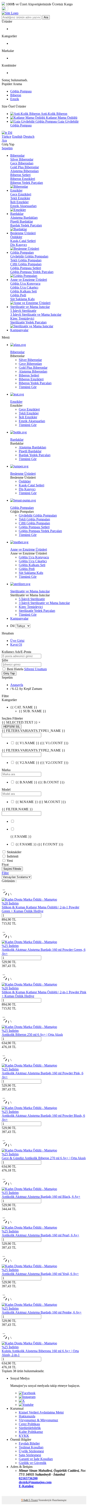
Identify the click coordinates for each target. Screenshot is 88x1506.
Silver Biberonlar (21, 159)
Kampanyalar (19, 618)
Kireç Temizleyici (22, 318)
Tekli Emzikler (20, 198)
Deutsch (28, 136)
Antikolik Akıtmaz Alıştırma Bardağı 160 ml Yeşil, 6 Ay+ (40, 1274)
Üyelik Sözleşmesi (31, 1451)
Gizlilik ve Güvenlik (32, 1463)
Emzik (14, 99)
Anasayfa (16, 685)
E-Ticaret (33, 1500)
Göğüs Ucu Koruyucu (25, 283)
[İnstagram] (27, 1397)
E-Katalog (26, 1486)
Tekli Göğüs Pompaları (25, 260)
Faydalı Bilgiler (29, 1443)
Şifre (5, 660)
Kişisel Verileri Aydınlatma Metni (41, 1412)
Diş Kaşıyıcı (18, 245)
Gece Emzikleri (20, 194)
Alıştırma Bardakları (24, 217)
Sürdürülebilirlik (30, 1428)
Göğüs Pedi (18, 295)
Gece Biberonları (21, 163)
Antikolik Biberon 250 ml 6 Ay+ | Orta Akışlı (32, 1034)
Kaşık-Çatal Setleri (23, 241)
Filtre (5, 873)
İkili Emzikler (19, 202)
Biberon (15, 95)
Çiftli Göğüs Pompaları (25, 264)
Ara (46, 17)
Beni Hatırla (15, 669)
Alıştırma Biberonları (24, 171)
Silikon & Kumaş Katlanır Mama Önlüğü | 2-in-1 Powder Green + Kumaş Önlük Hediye (40, 909)
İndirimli (12, 856)
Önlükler (16, 237)
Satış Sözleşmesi (30, 1455)
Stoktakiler (14, 852)
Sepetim (7, 148)
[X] (22, 1401)
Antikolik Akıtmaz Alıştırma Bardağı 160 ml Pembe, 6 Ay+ (42, 1312)
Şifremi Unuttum (35, 669)
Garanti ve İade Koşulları (36, 1459)
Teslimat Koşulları (31, 1447)
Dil (9, 132)
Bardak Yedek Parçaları (26, 225)
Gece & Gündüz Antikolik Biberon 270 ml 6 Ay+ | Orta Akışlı (44, 1158)
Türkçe (6, 136)
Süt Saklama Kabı (22, 299)
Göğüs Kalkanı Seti (23, 291)
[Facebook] (27, 1393)
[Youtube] (26, 1404)
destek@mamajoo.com (35, 1482)
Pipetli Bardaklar (21, 221)
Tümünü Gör (28, 387)
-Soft (25, 1500)
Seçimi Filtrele (12, 868)
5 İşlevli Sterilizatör (23, 310)
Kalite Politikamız (31, 1432)
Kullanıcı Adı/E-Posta (16, 652)
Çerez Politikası (29, 1424)
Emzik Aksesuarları (23, 206)
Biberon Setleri (20, 175)
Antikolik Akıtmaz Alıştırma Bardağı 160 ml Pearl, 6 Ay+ (40, 1235)
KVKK (24, 1435)
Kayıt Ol (16, 644)
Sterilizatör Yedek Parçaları (28, 322)
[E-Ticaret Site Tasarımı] (7, 1494)
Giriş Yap (9, 673)
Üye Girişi (17, 640)
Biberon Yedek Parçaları (26, 182)
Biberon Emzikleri (22, 179)
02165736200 (28, 1478)
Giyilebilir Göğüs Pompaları (29, 256)
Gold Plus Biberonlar (24, 167)
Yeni (10, 860)
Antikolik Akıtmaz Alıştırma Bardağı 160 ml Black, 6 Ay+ (41, 1196)
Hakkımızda (27, 1416)
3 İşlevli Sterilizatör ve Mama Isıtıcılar (35, 314)
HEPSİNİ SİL (11, 726)
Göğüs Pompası (21, 91)
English (17, 136)
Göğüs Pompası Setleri (25, 268)
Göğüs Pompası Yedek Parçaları (31, 272)
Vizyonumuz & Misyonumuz (38, 1420)
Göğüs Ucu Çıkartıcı (24, 287)
